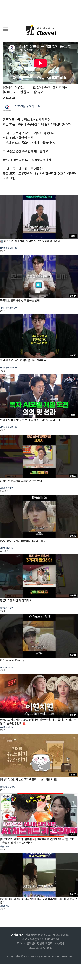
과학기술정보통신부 (27, 106)
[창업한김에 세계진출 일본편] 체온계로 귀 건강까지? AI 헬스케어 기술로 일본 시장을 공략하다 (37, 840)
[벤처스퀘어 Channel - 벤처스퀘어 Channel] (40, 30)
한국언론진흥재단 (7, 786)
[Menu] (5, 29)
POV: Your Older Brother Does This (22, 540)
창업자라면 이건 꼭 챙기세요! (16, 600)
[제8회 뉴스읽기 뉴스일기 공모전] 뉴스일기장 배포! (28, 779)
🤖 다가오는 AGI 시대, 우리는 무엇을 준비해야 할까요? (30, 241)
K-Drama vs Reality (12, 660)
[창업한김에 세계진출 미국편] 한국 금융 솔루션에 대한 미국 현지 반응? (39, 900)
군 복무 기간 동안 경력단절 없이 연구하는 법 (24, 360)
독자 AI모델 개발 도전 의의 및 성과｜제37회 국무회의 (30, 420)
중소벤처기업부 (6, 488)
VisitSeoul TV (6, 547)
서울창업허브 (5, 846)
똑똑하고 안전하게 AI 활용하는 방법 (20, 300)
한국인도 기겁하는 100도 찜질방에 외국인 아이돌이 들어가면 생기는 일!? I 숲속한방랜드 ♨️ (38, 721)
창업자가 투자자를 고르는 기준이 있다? (22, 480)
